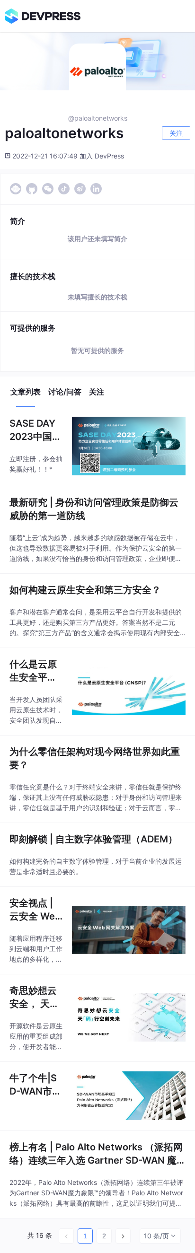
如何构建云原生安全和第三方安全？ (85, 590)
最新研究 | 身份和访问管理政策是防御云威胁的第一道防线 (93, 509)
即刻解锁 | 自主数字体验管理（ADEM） (93, 839)
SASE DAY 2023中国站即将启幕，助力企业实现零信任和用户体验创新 (35, 430)
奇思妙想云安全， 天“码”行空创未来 (33, 997)
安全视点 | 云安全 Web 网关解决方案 (35, 910)
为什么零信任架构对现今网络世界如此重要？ (94, 758)
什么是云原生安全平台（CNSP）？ (33, 671)
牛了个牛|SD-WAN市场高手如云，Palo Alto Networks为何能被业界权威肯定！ (35, 1085)
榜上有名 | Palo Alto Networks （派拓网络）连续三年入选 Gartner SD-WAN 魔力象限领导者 (96, 1154)
